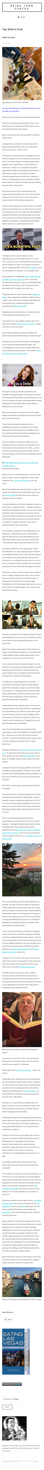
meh (23, 1206)
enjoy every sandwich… (24, 1070)
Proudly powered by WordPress (11, 1461)
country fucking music (21, 480)
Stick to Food (8, 37)
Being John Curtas (22, 7)
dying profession (30, 1091)
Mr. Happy (32, 268)
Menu (23, 17)
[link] (22, 466)
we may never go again (27, 967)
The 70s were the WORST (25, 324)
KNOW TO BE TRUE (20, 306)
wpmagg (35, 1461)
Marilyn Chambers (29, 756)
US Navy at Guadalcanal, (20, 949)
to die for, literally (10, 495)
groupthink (6, 1212)
